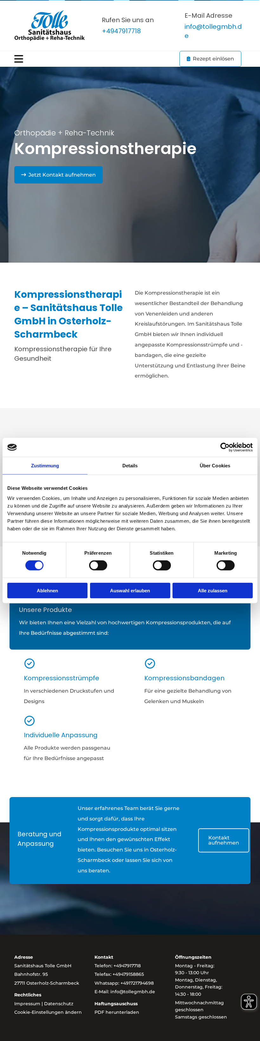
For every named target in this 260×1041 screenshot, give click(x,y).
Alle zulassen (212, 590)
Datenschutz (58, 1004)
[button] (90, 59)
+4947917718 (127, 966)
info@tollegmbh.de (132, 991)
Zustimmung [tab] (45, 465)
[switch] (98, 565)
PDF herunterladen (116, 1012)
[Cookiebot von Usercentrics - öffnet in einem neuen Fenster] (225, 447)
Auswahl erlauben (130, 590)
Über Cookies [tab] (215, 465)
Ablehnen (47, 590)
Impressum (27, 1004)
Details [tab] (130, 465)
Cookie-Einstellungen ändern (48, 1012)
